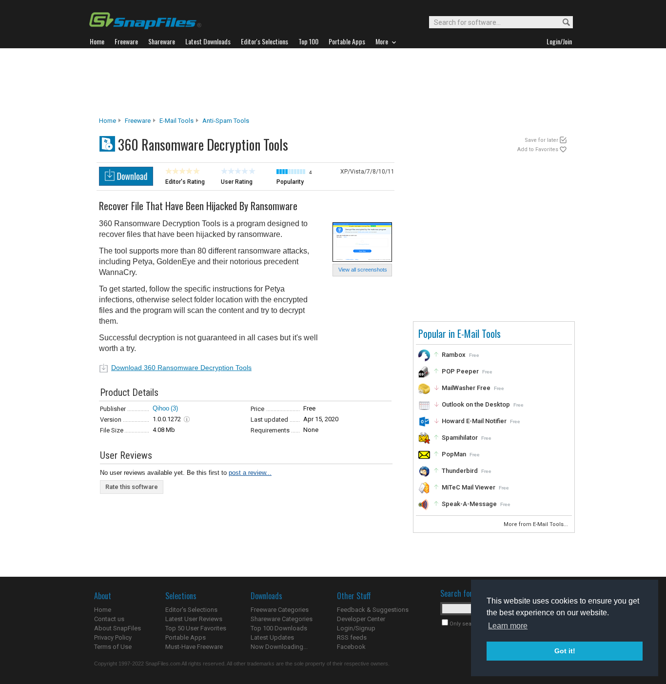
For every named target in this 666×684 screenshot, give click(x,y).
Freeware (138, 120)
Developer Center (361, 619)
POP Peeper (460, 371)
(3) (174, 408)
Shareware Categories (282, 619)
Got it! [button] (564, 651)
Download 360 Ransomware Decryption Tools (181, 367)
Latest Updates (272, 637)
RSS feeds (352, 637)
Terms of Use (113, 646)
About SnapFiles (117, 628)
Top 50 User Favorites (195, 628)
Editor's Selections (191, 609)
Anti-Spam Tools (225, 120)
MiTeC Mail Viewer (468, 487)
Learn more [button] (508, 626)
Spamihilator (460, 437)
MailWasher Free (466, 387)
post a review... (250, 472)
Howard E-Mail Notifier (474, 421)
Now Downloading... (279, 646)
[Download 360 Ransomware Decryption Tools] (126, 183)
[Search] (561, 22)
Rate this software (131, 486)
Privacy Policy (113, 637)
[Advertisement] (333, 82)
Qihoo (161, 408)
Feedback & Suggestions (373, 609)
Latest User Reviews (193, 619)
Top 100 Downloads (279, 628)
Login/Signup (356, 628)
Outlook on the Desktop (476, 404)
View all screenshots (362, 270)
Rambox (454, 354)
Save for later (541, 140)
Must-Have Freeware (194, 646)
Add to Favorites (537, 149)
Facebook (351, 646)
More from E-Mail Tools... (536, 524)
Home (107, 120)
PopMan (454, 454)
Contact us (109, 619)
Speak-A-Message (469, 504)
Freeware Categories (280, 609)
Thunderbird (460, 470)
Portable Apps (185, 637)
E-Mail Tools (176, 120)
